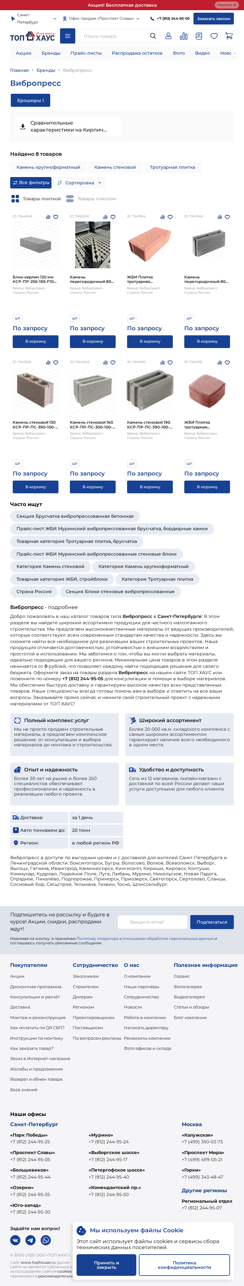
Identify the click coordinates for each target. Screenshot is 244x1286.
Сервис (182, 976)
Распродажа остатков (137, 53)
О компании (137, 976)
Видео (202, 53)
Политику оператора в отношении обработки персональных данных (145, 938)
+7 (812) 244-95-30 (30, 1212)
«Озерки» (22, 1187)
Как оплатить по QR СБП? (37, 1027)
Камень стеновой (115, 167)
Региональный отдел (207, 1201)
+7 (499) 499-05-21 (202, 1159)
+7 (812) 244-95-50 (109, 1194)
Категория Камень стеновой (51, 566)
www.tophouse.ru (38, 1262)
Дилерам (82, 996)
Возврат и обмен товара (36, 1079)
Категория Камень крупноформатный (143, 566)
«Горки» (191, 1170)
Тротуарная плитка (172, 167)
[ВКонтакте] (15, 1240)
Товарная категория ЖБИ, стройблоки (62, 579)
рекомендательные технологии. (70, 1276)
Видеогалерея (189, 996)
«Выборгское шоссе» (114, 1152)
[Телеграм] (30, 1240)
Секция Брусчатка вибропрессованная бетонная (75, 516)
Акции (23, 53)
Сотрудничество (141, 996)
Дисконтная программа (36, 986)
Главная (19, 70)
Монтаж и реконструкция (38, 1017)
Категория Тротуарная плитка (157, 579)
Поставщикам (88, 1027)
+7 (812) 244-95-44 (30, 1177)
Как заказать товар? (31, 1048)
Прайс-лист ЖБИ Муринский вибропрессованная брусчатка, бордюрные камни (112, 528)
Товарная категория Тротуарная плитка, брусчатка (77, 541)
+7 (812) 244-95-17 (108, 1159)
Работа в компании (145, 1017)
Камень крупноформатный (48, 167)
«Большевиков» (29, 1170)
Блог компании (190, 1017)
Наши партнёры (141, 986)
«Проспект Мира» (203, 1152)
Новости (133, 1006)
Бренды (51, 53)
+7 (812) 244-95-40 (109, 1177)
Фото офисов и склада (147, 1048)
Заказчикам (86, 976)
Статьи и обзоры (191, 1006)
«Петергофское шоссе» (117, 1170)
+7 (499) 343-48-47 (202, 1177)
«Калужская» (197, 1135)
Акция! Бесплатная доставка (122, 5)
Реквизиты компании (147, 1038)
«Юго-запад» (25, 1205)
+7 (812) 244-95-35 (30, 1194)
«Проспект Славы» (32, 1152)
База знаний (23, 1089)
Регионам (83, 1006)
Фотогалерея (188, 986)
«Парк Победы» (29, 1135)
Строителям (85, 986)
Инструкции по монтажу (36, 1038)
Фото (179, 53)
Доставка (20, 1006)
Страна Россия (34, 591)
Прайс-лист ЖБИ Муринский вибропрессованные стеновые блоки (97, 554)
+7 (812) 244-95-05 (30, 1159)
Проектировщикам (93, 1017)
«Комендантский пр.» (115, 1187)
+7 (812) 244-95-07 (202, 1208)
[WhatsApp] (46, 1240)
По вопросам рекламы (97, 1038)
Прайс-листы (86, 53)
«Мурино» (101, 1135)
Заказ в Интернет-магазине (40, 1058)
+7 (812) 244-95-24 (109, 1142)
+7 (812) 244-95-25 (30, 1142)
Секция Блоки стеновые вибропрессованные (120, 591)
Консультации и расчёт (35, 996)
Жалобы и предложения (36, 1068)
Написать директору (146, 1027)
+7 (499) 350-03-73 (202, 1142)
